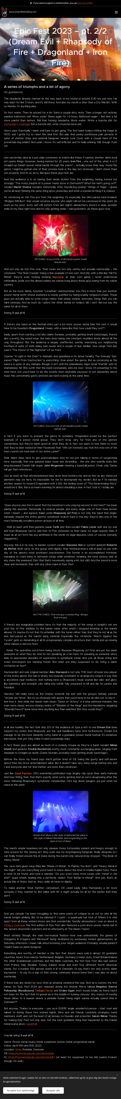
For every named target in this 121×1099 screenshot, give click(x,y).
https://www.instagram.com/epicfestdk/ (31, 1057)
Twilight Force (44, 990)
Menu (116, 12)
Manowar (58, 277)
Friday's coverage (14, 925)
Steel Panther (23, 773)
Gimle (18, 1049)
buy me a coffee (85, 3)
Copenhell (31, 1024)
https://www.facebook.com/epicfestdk (31, 1053)
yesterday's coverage (17, 124)
